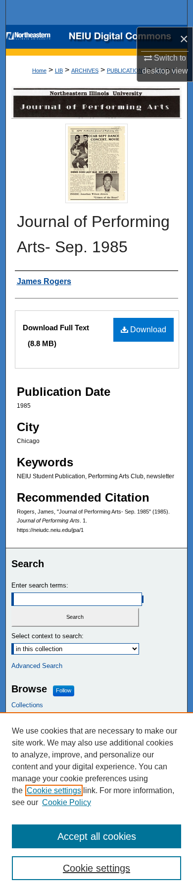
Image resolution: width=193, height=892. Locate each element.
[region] (96, 802)
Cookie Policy (66, 802)
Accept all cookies (96, 836)
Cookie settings (54, 790)
